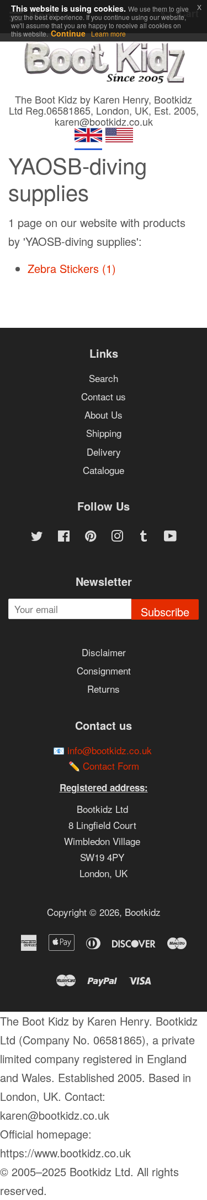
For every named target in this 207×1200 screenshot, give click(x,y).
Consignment (104, 670)
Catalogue (103, 470)
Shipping (103, 433)
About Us (103, 414)
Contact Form (111, 765)
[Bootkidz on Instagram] (117, 537)
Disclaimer (104, 652)
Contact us (103, 396)
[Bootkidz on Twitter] (37, 537)
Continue (68, 33)
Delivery (104, 452)
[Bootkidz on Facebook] (63, 537)
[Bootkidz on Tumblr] (143, 537)
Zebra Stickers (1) (72, 268)
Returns (103, 689)
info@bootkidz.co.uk (109, 750)
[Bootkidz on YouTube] (170, 537)
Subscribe (165, 612)
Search (103, 378)
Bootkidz (143, 912)
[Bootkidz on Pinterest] (90, 537)
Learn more (108, 33)
